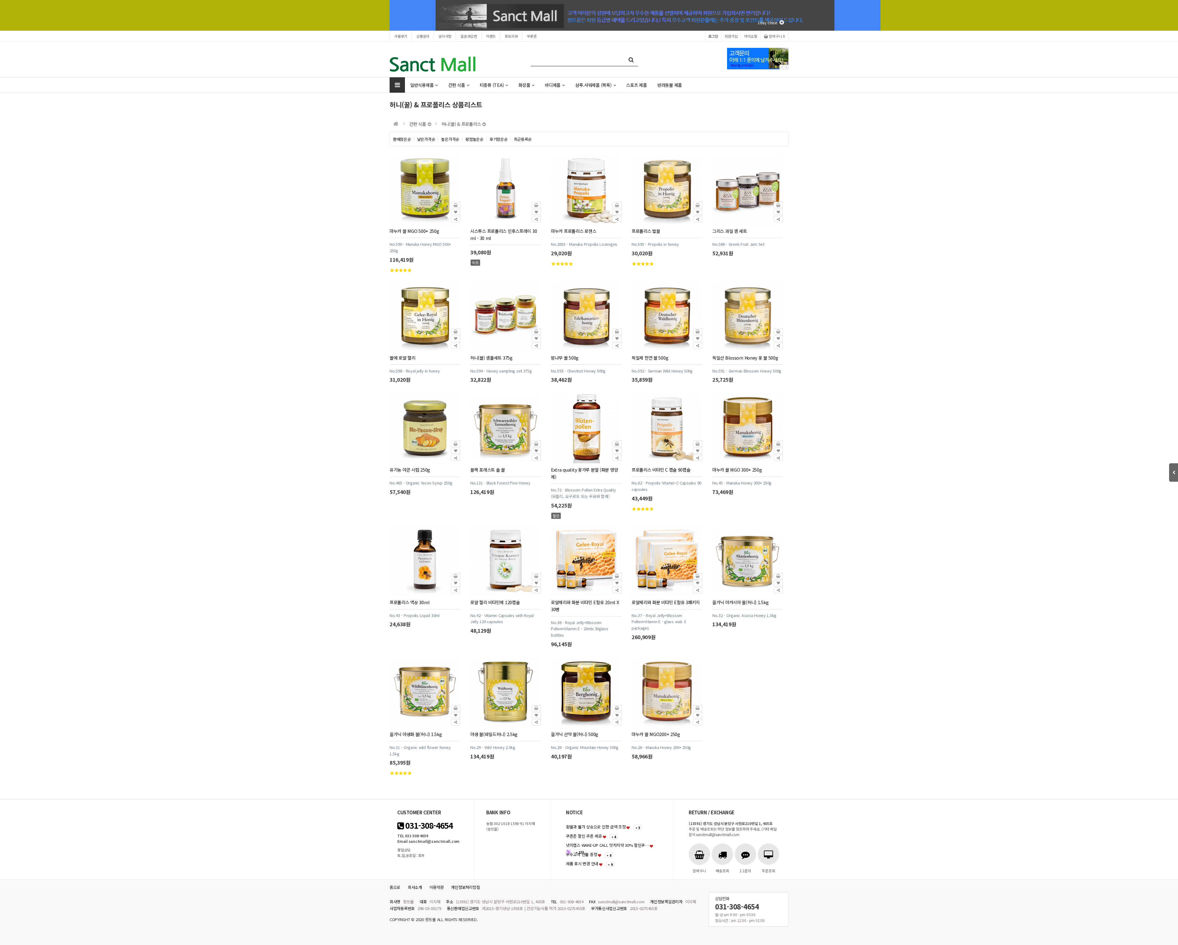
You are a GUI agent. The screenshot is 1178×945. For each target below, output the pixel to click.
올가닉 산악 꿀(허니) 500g (574, 734)
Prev (782, 67)
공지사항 (445, 36)
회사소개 (415, 887)
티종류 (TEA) (492, 85)
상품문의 (422, 36)
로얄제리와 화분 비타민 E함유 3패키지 (666, 602)
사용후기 (400, 36)
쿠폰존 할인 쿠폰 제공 (584, 836)
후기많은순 (499, 139)
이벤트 (491, 36)
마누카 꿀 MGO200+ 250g (656, 734)
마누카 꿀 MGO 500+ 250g (414, 231)
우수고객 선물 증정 (581, 854)
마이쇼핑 (750, 36)
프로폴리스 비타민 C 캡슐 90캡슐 (661, 469)
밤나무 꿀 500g (565, 357)
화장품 (524, 85)
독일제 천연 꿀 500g (650, 357)
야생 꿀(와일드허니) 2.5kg (494, 734)
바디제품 (552, 85)
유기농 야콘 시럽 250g (410, 469)
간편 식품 (456, 85)
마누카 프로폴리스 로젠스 (573, 231)
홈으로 (395, 887)
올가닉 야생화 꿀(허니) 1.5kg (416, 734)
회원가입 (731, 36)
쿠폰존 (532, 36)
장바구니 (776, 36)
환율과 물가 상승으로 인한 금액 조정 (596, 827)
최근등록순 (523, 139)
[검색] (631, 59)
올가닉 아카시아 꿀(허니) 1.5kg (740, 602)
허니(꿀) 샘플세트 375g (491, 357)
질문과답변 (468, 36)
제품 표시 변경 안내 (582, 863)
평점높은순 (474, 139)
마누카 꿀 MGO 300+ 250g (737, 469)
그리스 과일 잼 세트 (729, 231)
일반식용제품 (421, 85)
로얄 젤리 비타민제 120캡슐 (495, 602)
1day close (769, 22)
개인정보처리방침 (465, 887)
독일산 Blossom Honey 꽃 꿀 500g (745, 357)
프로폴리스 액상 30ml (409, 602)
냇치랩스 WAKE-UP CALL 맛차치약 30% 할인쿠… (607, 845)
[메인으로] (396, 124)
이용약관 (436, 887)
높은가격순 (450, 139)
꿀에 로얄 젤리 (402, 357)
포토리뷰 (511, 36)
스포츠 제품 (636, 85)
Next (786, 67)
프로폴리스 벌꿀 (646, 231)
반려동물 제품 (669, 85)
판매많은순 (402, 139)
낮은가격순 (426, 139)
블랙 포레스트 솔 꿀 (487, 469)
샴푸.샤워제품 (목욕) (593, 85)
